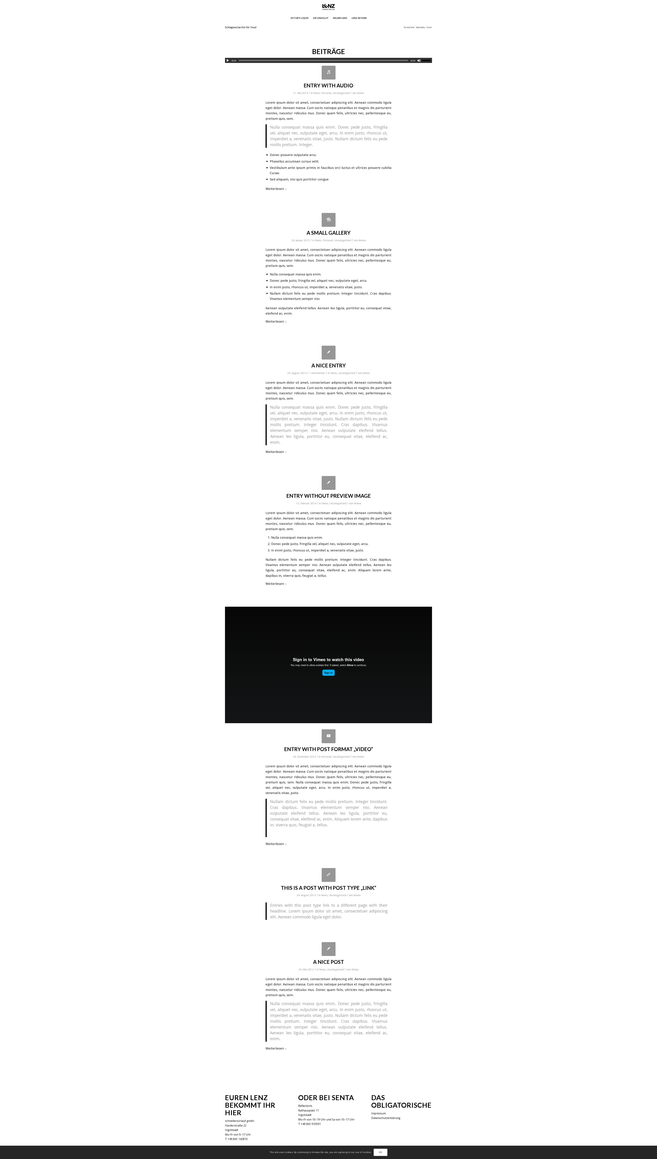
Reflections (305, 1106)
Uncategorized (341, 93)
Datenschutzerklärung (385, 1118)
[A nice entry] (329, 353)
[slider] (427, 60)
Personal (326, 93)
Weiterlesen (275, 188)
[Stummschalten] (419, 60)
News (316, 93)
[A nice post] (329, 949)
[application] (328, 60)
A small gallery (329, 233)
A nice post (328, 962)
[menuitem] (299, 18)
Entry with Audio (328, 85)
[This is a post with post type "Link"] (329, 875)
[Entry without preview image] (329, 483)
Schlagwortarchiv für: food (240, 27)
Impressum (378, 1113)
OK (380, 1152)
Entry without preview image (328, 496)
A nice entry (328, 365)
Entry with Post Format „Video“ (328, 749)
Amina (360, 93)
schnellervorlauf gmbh (239, 1121)
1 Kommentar (317, 373)
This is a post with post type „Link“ (328, 888)
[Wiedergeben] (227, 60)
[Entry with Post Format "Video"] (329, 736)
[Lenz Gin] (328, 7)
